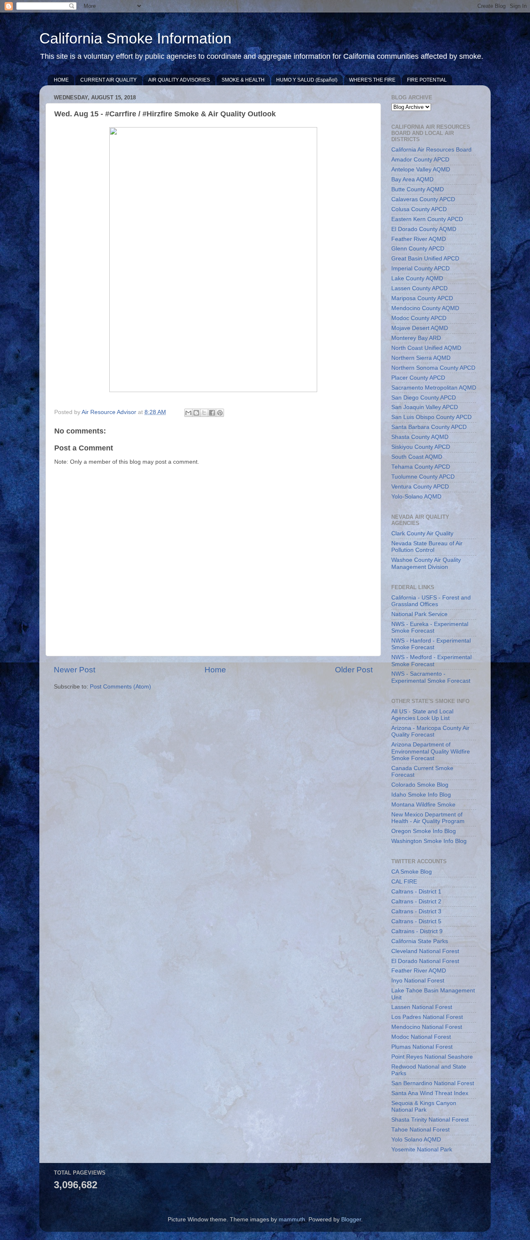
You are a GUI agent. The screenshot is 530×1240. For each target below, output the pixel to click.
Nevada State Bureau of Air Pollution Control (427, 546)
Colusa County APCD (419, 209)
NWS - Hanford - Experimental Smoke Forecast (431, 644)
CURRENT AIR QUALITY (108, 80)
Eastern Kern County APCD (427, 219)
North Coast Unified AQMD (426, 348)
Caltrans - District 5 (416, 921)
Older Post (354, 669)
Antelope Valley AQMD (420, 169)
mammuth (292, 1219)
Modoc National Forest (421, 1037)
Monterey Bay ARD (416, 338)
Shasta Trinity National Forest (430, 1120)
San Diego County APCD (423, 398)
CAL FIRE (404, 882)
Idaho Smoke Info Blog (421, 795)
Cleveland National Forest (425, 951)
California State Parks (419, 941)
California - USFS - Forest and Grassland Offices (431, 601)
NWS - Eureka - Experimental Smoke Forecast (429, 627)
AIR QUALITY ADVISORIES (179, 80)
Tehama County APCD (420, 467)
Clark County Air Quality (422, 533)
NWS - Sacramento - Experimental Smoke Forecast (430, 677)
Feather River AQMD (418, 239)
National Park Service (419, 614)
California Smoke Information (135, 38)
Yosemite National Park (421, 1149)
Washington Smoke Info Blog (429, 841)
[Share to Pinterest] (220, 413)
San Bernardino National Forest (432, 1083)
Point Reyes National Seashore (432, 1057)
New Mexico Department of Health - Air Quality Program (428, 817)
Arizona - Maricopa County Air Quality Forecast (430, 731)
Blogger (351, 1219)
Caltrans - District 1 (416, 891)
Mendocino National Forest (426, 1027)
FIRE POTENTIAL (427, 80)
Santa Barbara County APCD (429, 427)
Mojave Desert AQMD (419, 328)
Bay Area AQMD (412, 179)
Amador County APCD (420, 160)
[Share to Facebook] (212, 413)
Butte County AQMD (417, 189)
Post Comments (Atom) (120, 687)
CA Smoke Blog (411, 872)
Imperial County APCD (420, 268)
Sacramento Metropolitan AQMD (433, 388)
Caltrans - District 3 (416, 911)
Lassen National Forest (421, 1007)
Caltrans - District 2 (416, 901)
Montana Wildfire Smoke (423, 805)
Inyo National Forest (417, 981)
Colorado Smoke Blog (419, 785)
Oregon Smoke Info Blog (423, 831)
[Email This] (188, 413)
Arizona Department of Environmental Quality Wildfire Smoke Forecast (430, 751)
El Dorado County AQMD (423, 229)
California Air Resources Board (431, 150)
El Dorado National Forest (425, 961)
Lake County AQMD (417, 278)
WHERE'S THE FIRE (372, 80)
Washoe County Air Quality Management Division (426, 563)
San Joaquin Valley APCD (424, 407)
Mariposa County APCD (422, 298)
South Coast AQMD (416, 457)
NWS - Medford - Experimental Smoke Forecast (431, 660)
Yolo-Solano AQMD (416, 497)
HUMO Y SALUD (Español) (306, 80)
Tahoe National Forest (420, 1130)
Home (215, 669)
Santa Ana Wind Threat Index (429, 1093)
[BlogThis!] (196, 413)
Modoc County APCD (418, 318)
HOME (61, 80)
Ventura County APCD (420, 487)
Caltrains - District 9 (417, 931)
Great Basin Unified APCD (425, 258)
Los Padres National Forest (427, 1017)
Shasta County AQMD (419, 437)
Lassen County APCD (419, 288)
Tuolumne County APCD (423, 477)
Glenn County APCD (417, 249)
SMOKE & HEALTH (243, 80)
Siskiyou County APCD (420, 447)
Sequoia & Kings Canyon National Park (423, 1106)
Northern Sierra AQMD (420, 358)
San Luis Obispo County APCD (431, 417)
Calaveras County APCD (423, 199)
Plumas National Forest (422, 1047)
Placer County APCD (418, 378)
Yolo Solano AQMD (416, 1139)
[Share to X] (204, 413)
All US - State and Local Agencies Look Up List (422, 714)
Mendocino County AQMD (425, 308)
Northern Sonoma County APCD (433, 368)
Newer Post (74, 669)
